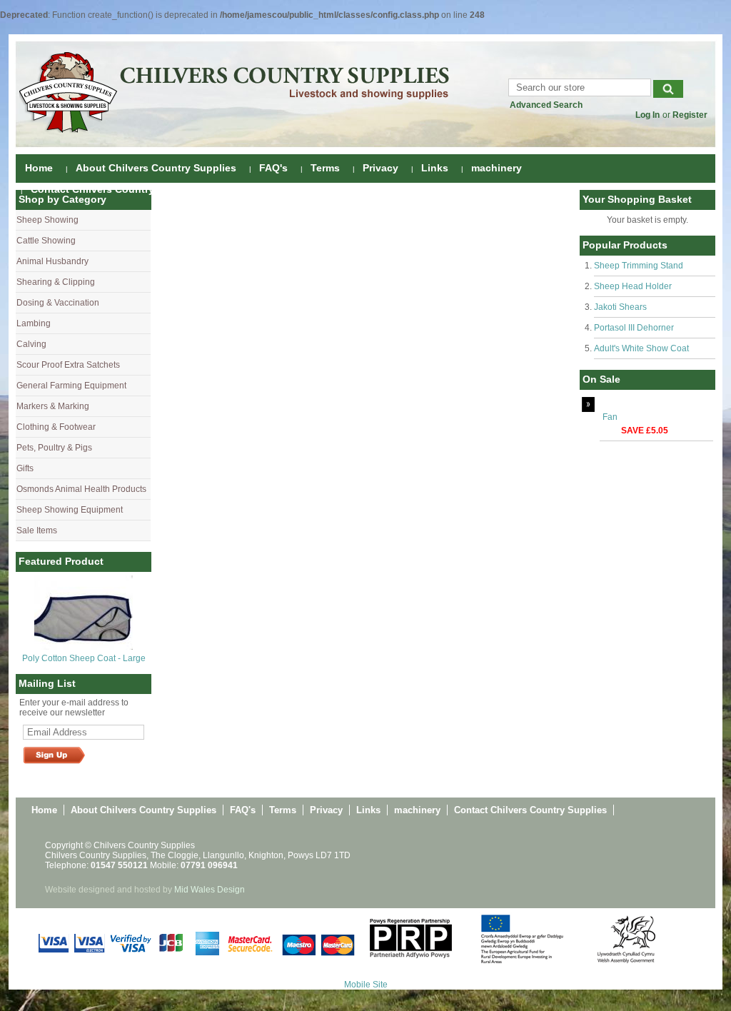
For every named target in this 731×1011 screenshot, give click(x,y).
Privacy (380, 167)
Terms (325, 167)
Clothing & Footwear (56, 427)
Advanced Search (546, 105)
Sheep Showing (47, 220)
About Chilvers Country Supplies (156, 167)
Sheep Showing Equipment (69, 510)
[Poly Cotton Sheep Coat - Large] (83, 647)
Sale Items (36, 530)
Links (434, 167)
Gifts (25, 468)
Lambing (33, 323)
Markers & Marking (52, 406)
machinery (496, 167)
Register (689, 115)
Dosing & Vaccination (57, 303)
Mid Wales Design (209, 890)
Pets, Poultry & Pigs (54, 448)
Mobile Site (366, 985)
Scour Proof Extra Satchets (68, 365)
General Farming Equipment (71, 386)
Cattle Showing (46, 241)
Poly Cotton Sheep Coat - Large (84, 658)
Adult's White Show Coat (641, 348)
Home (39, 167)
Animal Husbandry (52, 261)
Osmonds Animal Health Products (81, 489)
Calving (31, 344)
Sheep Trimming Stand (638, 266)
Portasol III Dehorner (634, 328)
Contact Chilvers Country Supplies (115, 189)
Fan (610, 417)
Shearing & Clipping (55, 282)
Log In (647, 115)
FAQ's (273, 167)
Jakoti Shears (620, 307)
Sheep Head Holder (633, 286)
